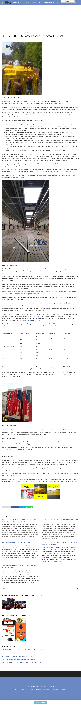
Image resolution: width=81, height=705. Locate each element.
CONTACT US (69, 2)
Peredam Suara (13, 265)
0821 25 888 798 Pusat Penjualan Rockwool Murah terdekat (18, 656)
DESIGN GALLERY (37, 2)
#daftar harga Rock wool (15, 511)
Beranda (4, 32)
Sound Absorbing (22, 303)
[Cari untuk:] (40, 588)
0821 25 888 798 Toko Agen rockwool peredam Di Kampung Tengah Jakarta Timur (24, 649)
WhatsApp (29, 507)
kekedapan (28, 320)
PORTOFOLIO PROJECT (49, 2)
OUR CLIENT (60, 2)
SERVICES (20, 2)
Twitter (22, 507)
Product (28, 2)
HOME (14, 2)
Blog (76, 2)
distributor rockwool (42, 164)
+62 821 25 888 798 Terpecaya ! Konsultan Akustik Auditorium (18, 659)
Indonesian (66, 1)
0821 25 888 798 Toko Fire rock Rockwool (16, 542)
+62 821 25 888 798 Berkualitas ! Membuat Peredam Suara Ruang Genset (21, 653)
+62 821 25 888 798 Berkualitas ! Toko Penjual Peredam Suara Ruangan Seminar (23, 663)
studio (38, 318)
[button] (40, 702)
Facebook (15, 507)
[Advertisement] (40, 17)
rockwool (16, 468)
